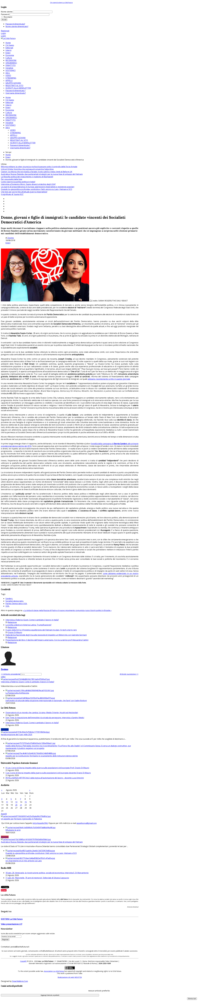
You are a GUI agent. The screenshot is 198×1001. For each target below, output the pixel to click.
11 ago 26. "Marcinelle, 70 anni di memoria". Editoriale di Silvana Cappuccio (37, 878)
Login (3, 33)
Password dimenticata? (15, 24)
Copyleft (23, 961)
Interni (8, 105)
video (3, 676)
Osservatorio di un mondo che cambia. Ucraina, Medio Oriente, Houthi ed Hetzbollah (42, 712)
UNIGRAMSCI (11, 117)
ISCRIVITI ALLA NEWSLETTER (22, 143)
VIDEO (13, 130)
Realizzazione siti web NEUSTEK (70, 977)
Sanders (9, 598)
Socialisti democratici (14, 601)
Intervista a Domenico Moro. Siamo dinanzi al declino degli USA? (28, 184)
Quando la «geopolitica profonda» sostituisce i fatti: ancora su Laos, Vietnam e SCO (36, 189)
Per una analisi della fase (11, 179)
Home (8, 97)
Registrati (5, 31)
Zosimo (10, 238)
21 (21, 805)
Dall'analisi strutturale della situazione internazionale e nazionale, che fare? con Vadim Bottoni (46, 700)
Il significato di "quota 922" (12, 194)
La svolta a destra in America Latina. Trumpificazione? (28, 625)
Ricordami (8, 17)
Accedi (4, 19)
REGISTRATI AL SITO (19, 140)
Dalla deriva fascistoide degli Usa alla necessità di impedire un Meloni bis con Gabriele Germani (46, 635)
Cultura (9, 112)
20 (16, 805)
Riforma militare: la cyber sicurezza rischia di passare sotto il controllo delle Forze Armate (39, 166)
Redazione (12, 622)
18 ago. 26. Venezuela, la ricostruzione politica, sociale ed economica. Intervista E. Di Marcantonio (47, 872)
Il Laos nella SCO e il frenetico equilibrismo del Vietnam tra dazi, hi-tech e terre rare (41, 630)
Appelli (4, 814)
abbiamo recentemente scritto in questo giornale (109, 379)
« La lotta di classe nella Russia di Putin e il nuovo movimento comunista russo (56, 610)
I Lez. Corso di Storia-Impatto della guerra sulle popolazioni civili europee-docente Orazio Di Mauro (48, 773)
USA (7, 606)
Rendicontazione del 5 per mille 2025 (16, 734)
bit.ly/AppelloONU (40, 823)
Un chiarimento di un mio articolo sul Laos (24, 860)
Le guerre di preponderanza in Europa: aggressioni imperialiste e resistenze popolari (37, 186)
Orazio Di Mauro (15, 632)
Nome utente (6, 11)
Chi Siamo (10, 100)
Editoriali (9, 102)
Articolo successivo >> (129, 674)
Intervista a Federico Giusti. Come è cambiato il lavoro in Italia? (32, 620)
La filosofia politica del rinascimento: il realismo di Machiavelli (27, 176)
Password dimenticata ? (20, 145)
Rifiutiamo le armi (13, 830)
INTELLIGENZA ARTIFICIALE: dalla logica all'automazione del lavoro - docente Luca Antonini (45, 778)
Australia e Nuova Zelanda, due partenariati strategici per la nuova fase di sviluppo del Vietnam (42, 174)
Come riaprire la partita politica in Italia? (18, 181)
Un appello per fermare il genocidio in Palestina (21, 819)
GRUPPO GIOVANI (18, 137)
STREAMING (15, 132)
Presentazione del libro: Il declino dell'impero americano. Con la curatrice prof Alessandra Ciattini (47, 640)
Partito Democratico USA (16, 603)
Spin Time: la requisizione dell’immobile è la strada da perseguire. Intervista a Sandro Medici (45, 717)
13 (16, 802)
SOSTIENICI (11, 125)
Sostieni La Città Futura (65, 2)
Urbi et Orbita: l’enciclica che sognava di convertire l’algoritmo (27, 169)
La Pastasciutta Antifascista (17, 693)
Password (5, 14)
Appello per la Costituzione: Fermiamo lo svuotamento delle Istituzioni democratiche (42, 756)
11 (7, 802)
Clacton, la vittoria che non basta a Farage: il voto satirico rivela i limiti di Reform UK (36, 171)
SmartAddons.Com (20, 981)
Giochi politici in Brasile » (100, 610)
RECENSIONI (11, 115)
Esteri (8, 107)
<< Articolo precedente (10, 674)
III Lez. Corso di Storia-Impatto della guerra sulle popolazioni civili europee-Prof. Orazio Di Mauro (47, 767)
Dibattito (5, 837)
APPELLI (13, 135)
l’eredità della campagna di (102, 443)
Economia (10, 110)
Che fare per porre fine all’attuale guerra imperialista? (24, 192)
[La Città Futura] (8, 38)
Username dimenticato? (20, 148)
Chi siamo (53, 2)
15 (26, 802)
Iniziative (9, 122)
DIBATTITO (11, 120)
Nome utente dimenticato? (17, 26)
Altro (8, 127)
